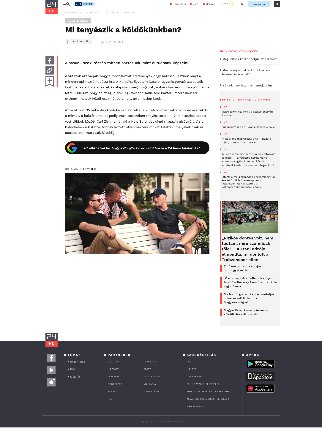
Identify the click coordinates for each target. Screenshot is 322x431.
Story (147, 369)
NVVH (195, 4)
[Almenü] (66, 4)
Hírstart (113, 369)
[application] (137, 213)
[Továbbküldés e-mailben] (49, 70)
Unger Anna (180, 4)
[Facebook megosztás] (49, 60)
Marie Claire (151, 391)
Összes (264, 100)
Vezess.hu (114, 376)
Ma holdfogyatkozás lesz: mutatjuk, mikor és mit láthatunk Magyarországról (249, 298)
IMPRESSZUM (194, 376)
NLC (110, 399)
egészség (94, 12)
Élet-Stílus (78, 21)
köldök (131, 12)
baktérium (74, 12)
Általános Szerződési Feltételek (208, 399)
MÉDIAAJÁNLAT (195, 406)
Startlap (113, 361)
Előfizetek (259, 4)
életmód (113, 12)
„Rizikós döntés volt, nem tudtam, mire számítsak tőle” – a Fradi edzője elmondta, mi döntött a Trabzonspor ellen (247, 249)
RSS (189, 361)
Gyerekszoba (151, 376)
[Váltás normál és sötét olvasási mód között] (242, 4)
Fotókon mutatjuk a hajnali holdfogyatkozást (243, 268)
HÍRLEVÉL (192, 369)
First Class (115, 384)
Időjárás (210, 4)
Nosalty (113, 391)
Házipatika (149, 361)
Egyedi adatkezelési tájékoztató (208, 391)
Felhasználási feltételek (203, 384)
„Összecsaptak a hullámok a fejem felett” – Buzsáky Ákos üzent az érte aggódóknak (250, 282)
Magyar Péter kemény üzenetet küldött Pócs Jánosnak (246, 312)
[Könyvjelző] (49, 81)
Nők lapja (149, 384)
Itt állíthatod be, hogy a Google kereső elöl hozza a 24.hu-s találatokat (142, 148)
